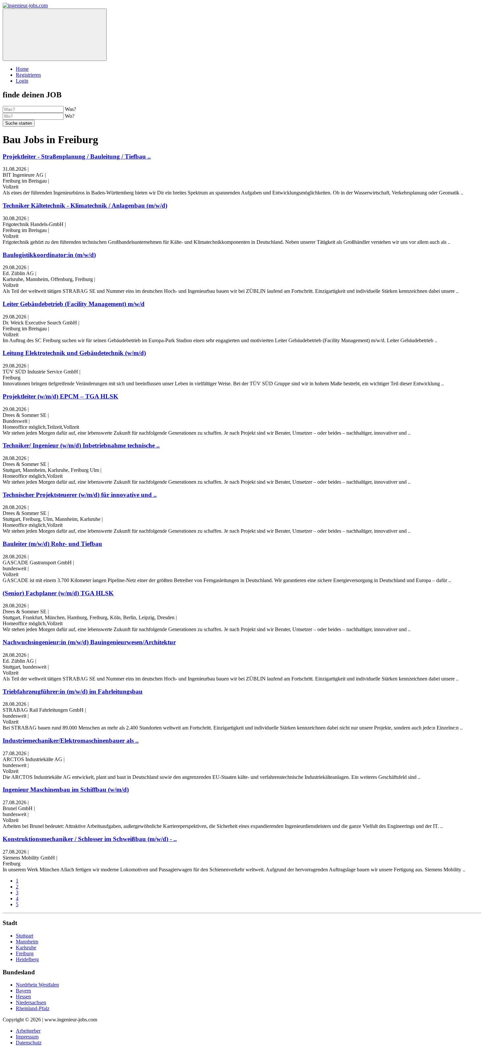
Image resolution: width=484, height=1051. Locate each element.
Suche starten (18, 123)
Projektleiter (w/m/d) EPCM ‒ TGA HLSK (60, 396)
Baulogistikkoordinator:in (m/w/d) (49, 254)
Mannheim (27, 941)
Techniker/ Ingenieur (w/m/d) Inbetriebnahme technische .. (81, 445)
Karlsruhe (26, 947)
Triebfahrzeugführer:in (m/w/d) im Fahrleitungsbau (73, 691)
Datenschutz (28, 1042)
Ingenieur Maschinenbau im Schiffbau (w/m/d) (66, 789)
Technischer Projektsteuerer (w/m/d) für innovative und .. (80, 494)
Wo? (69, 116)
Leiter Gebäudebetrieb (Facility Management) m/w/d (74, 303)
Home (22, 69)
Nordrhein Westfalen (37, 984)
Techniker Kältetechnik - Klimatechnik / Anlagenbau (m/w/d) (85, 205)
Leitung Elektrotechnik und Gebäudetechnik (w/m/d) (74, 352)
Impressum (27, 1036)
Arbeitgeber (28, 1031)
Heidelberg (27, 959)
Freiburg (25, 953)
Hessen (23, 996)
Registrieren (28, 75)
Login (22, 81)
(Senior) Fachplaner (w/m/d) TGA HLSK (58, 593)
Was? (70, 109)
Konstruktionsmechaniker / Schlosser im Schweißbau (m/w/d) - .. (90, 838)
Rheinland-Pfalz (32, 1008)
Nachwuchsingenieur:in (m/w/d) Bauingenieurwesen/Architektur (89, 642)
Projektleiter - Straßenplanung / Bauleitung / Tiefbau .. (77, 156)
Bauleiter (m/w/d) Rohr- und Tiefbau (52, 543)
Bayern (23, 990)
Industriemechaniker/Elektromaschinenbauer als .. (71, 740)
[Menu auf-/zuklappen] (55, 35)
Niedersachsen (31, 1002)
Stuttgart (24, 935)
